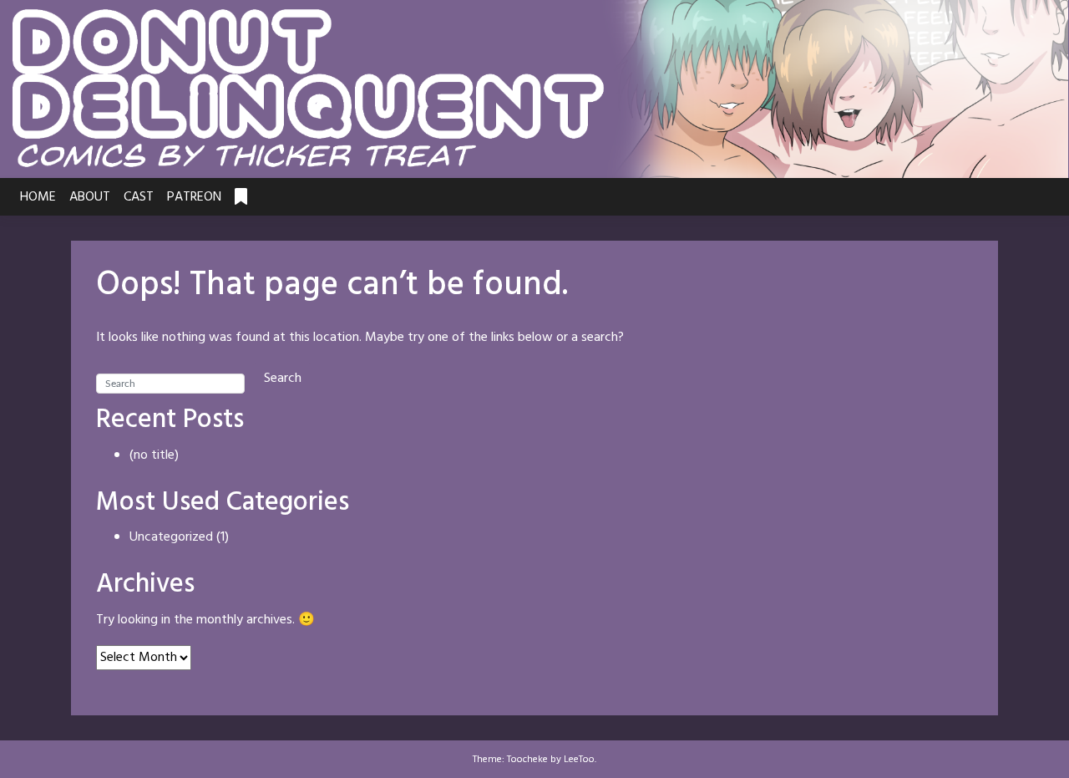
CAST (139, 197)
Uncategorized (171, 537)
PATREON (194, 197)
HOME (38, 197)
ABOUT (89, 197)
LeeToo (579, 759)
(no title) (154, 455)
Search (282, 378)
